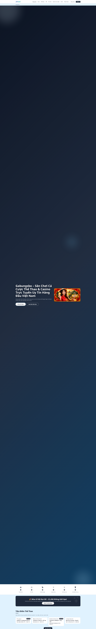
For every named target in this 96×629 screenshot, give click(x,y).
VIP (46, 1)
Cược (39, 1)
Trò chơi (49, 1)
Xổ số (62, 1)
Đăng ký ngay (45, 626)
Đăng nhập (73, 1)
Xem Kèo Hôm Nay (32, 304)
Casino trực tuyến (56, 1)
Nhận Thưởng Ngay (48, 603)
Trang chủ (34, 1)
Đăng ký (78, 1)
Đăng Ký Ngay (21, 304)
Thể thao (42, 1)
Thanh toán (66, 1)
